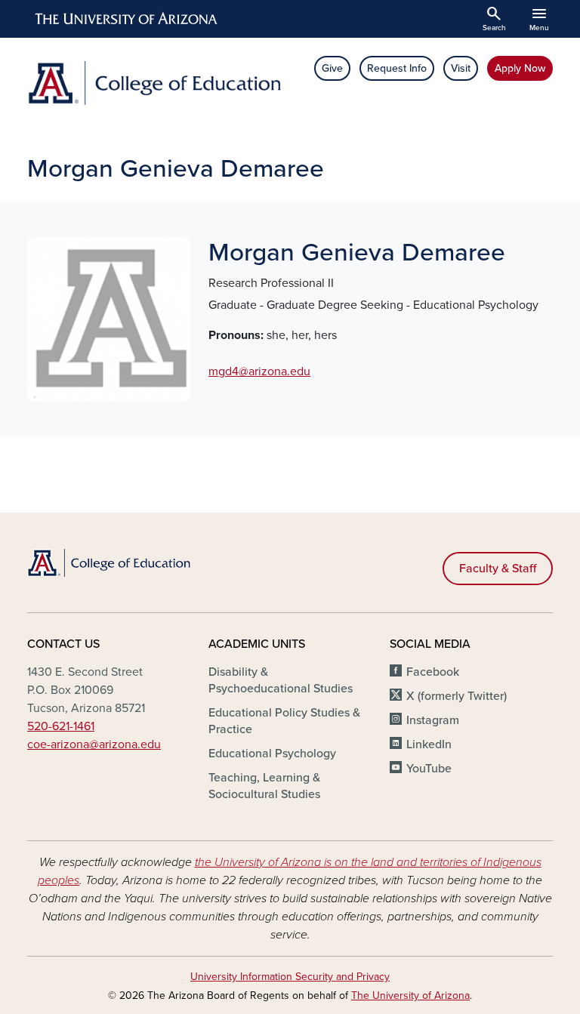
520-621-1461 (60, 726)
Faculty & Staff (497, 568)
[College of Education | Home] (154, 83)
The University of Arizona (410, 995)
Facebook (432, 672)
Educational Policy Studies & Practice (284, 721)
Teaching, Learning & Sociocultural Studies (264, 786)
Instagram (432, 720)
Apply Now (520, 68)
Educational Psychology (272, 753)
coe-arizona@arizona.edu (94, 744)
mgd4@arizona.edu (259, 371)
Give (332, 68)
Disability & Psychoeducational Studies (280, 680)
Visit (460, 68)
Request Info (397, 68)
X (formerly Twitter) (456, 696)
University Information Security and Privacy (290, 976)
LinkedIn (429, 744)
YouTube (429, 768)
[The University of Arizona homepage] (127, 19)
